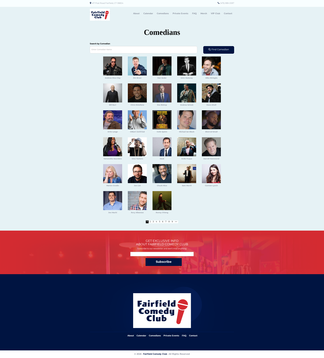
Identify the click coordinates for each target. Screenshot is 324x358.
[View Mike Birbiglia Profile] (211, 66)
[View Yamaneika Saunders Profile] (112, 147)
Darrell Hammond (211, 159)
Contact (228, 14)
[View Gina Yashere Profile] (137, 147)
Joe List (137, 186)
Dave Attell (211, 105)
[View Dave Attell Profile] (211, 93)
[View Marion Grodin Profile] (112, 174)
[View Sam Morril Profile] (186, 174)
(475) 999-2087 (227, 3)
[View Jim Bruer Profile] (137, 66)
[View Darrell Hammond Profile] (211, 147)
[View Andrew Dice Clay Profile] (112, 66)
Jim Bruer (137, 78)
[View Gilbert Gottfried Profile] (137, 120)
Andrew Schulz (186, 105)
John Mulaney (187, 78)
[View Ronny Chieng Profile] (162, 201)
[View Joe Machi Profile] (112, 201)
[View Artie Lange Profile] (112, 120)
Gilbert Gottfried (137, 132)
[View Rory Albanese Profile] (137, 201)
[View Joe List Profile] (137, 174)
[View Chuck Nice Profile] (162, 174)
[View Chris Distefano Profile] (137, 93)
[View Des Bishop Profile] (162, 93)
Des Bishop (162, 105)
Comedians (163, 14)
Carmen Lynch (211, 186)
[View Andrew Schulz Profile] (186, 93)
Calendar (148, 14)
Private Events (180, 14)
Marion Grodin (112, 186)
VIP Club (215, 14)
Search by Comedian (100, 44)
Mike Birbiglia (211, 78)
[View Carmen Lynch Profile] (211, 174)
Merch (203, 14)
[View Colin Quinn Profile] (162, 120)
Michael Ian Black (186, 132)
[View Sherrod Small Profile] (211, 120)
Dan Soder (162, 78)
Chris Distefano (137, 105)
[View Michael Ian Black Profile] (186, 120)
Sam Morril (186, 186)
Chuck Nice (162, 186)
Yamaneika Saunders (113, 159)
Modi (162, 159)
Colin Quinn (162, 132)
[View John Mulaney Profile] (186, 66)
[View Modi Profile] (162, 147)
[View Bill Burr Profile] (112, 93)
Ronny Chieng (162, 213)
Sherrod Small (211, 132)
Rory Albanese (137, 213)
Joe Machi (112, 213)
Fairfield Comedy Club (155, 354)
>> (176, 222)
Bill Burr (112, 105)
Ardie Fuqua (186, 159)
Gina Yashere (137, 159)
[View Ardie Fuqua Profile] (186, 147)
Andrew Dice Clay (112, 78)
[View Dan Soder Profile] (162, 66)
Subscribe (163, 262)
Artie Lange (113, 132)
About (136, 14)
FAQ (194, 14)
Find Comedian (220, 50)
